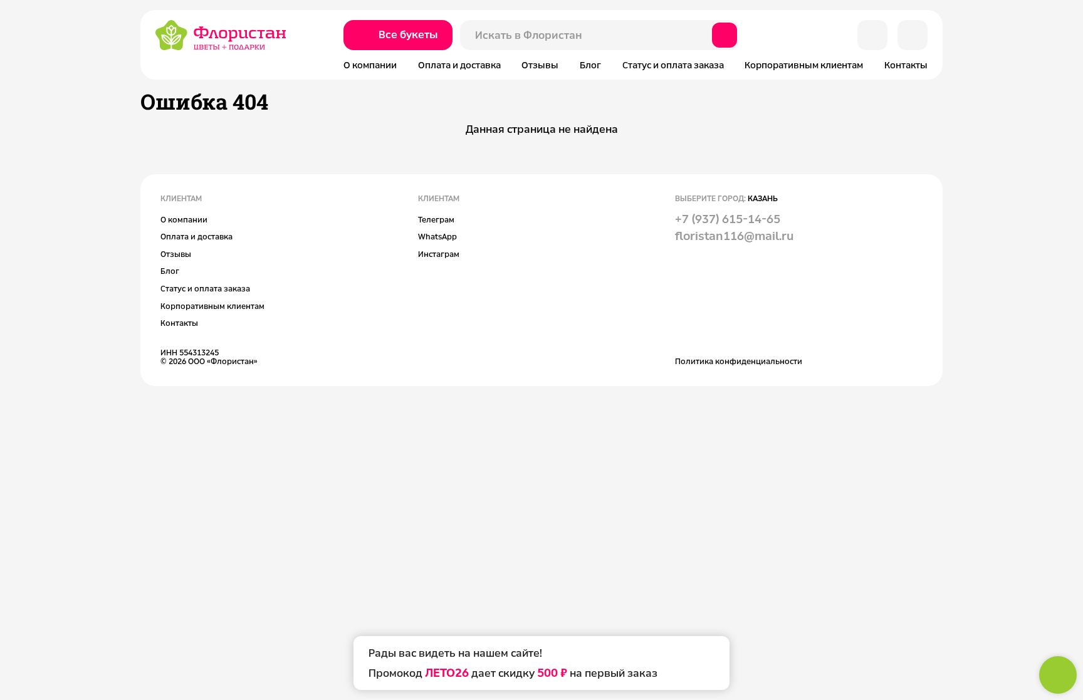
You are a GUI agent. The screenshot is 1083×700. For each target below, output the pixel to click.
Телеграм (436, 219)
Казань (763, 198)
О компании (370, 65)
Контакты (906, 65)
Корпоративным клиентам (804, 65)
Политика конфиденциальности (738, 361)
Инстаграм (438, 254)
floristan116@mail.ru (734, 235)
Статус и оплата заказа (673, 65)
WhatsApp (437, 236)
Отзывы (539, 65)
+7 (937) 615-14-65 (727, 218)
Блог (590, 65)
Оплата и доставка (459, 65)
